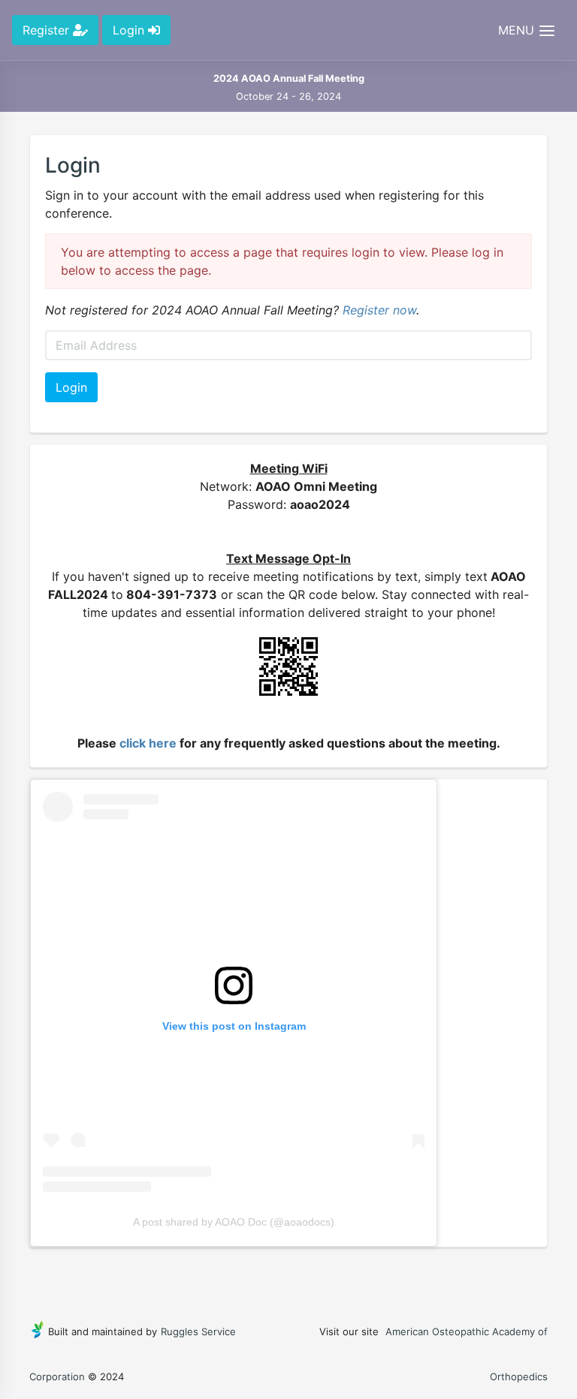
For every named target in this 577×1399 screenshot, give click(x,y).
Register (48, 30)
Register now (379, 309)
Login (130, 30)
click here (148, 743)
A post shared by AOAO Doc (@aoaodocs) (233, 1222)
